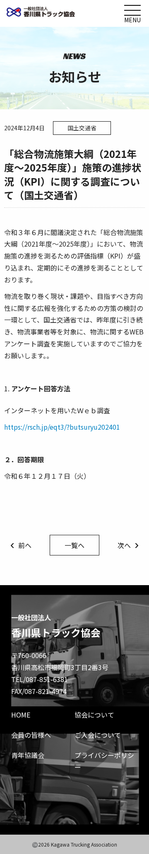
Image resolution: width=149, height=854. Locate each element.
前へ (24, 545)
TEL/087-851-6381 (39, 679)
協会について (94, 715)
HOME (20, 715)
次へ (124, 545)
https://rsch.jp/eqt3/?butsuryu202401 (62, 427)
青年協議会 (27, 755)
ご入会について (97, 735)
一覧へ (74, 545)
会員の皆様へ (31, 735)
